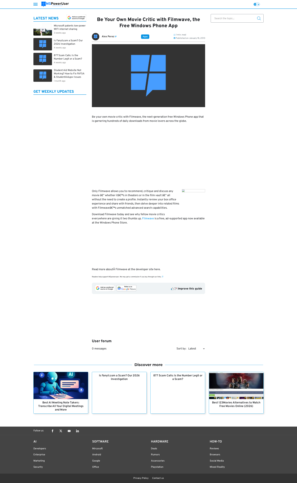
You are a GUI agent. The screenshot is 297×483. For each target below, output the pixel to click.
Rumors (155, 454)
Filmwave (148, 218)
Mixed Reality (217, 467)
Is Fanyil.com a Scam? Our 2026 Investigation (119, 377)
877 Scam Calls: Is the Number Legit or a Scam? (177, 377)
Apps (145, 36)
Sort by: (181, 349)
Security (38, 467)
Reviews (214, 448)
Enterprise (39, 454)
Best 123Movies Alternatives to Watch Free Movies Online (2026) (236, 404)
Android (96, 454)
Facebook (52, 431)
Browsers (215, 454)
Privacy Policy (140, 478)
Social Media (217, 460)
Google (96, 460)
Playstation (157, 467)
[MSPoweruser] (55, 4)
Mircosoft (97, 448)
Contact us (158, 478)
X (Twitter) (60, 431)
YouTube (69, 431)
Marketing (39, 460)
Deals (154, 448)
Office (95, 467)
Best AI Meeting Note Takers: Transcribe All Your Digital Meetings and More (61, 406)
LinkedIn (77, 431)
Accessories (158, 460)
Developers (39, 448)
